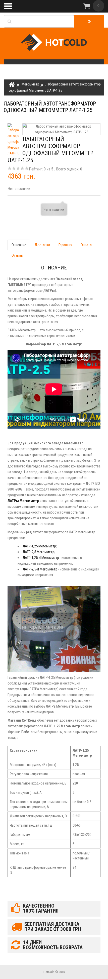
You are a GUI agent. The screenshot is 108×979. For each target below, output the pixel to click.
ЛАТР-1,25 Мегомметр (39, 546)
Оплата (86, 245)
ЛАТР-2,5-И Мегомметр (40, 569)
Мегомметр (30, 84)
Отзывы (17, 255)
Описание (19, 245)
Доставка (42, 245)
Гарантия (65, 245)
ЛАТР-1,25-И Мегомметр (41, 557)
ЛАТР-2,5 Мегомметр (38, 552)
